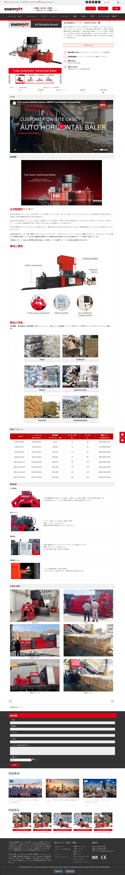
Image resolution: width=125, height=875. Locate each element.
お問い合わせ (88, 45)
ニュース (57, 854)
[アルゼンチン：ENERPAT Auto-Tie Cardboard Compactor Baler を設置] (99, 788)
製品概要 (40, 90)
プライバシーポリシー (61, 857)
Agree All (58, 871)
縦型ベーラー (77, 854)
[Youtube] (93, 2)
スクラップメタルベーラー (81, 856)
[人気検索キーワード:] (118, 2)
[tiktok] (99, 2)
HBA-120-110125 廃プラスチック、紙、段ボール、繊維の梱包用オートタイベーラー (62, 832)
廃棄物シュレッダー (79, 846)
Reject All (70, 871)
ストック (91, 9)
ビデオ (20, 90)
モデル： (12, 87)
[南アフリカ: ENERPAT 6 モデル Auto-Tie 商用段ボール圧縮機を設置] (25, 788)
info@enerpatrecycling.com (106, 851)
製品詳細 (82, 90)
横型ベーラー (77, 851)
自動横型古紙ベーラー (16, 707)
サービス (103, 9)
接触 (116, 8)
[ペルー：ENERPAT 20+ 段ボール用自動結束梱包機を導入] (62, 788)
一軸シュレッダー (78, 849)
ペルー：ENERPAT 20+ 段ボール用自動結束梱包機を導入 (62, 801)
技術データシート (61, 90)
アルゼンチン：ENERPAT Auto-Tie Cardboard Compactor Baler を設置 (97, 801)
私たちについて (59, 846)
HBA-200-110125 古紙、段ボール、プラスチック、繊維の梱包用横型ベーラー (22, 832)
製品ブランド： (48, 87)
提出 (14, 765)
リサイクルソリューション (81, 861)
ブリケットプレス (78, 859)
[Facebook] (87, 2)
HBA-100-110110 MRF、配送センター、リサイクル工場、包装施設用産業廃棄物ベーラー (83, 832)
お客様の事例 (103, 90)
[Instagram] (96, 2)
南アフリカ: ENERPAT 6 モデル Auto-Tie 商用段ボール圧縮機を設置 (25, 801)
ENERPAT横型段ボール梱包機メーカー (103, 832)
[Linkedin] (90, 2)
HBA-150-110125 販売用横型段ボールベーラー (42, 832)
